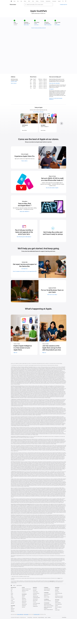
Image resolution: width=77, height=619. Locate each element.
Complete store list (63, 4)
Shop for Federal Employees (48, 609)
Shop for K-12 (46, 595)
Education (56, 590)
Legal (46, 617)
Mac (11, 590)
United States (64, 617)
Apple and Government (47, 604)
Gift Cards (12, 603)
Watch (12, 594)
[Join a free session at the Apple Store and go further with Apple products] (53, 328)
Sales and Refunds (41, 617)
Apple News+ (24, 602)
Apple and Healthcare (47, 600)
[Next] (61, 123)
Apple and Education (47, 594)
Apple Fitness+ (24, 601)
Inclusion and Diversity (58, 593)
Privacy (56, 594)
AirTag (12, 600)
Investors (56, 605)
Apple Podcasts (24, 604)
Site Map (49, 617)
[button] (63, 1)
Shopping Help (35, 606)
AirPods (12, 597)
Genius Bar (34, 590)
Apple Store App (35, 596)
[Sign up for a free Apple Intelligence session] (24, 328)
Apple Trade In (35, 600)
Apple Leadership (57, 602)
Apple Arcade (24, 599)
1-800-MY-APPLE (36, 614)
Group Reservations (36, 593)
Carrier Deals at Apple (36, 603)
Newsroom (56, 601)
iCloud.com (23, 591)
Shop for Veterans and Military (48, 605)
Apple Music (24, 598)
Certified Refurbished (36, 597)
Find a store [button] (13, 4)
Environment (57, 591)
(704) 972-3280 (14, 81)
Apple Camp (35, 594)
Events (56, 608)
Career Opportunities (58, 604)
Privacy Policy (30, 617)
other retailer (26, 614)
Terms (59, 578)
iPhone (12, 593)
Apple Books (24, 605)
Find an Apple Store (20, 614)
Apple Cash (12, 611)
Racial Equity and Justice (59, 596)
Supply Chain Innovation (59, 597)
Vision (12, 596)
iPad (11, 591)
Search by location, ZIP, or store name (35, 4)
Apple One (23, 595)
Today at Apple (35, 591)
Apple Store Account (25, 590)
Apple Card (12, 608)
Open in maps (13, 83)
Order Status (35, 604)
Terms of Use (35, 617)
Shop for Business (47, 590)
